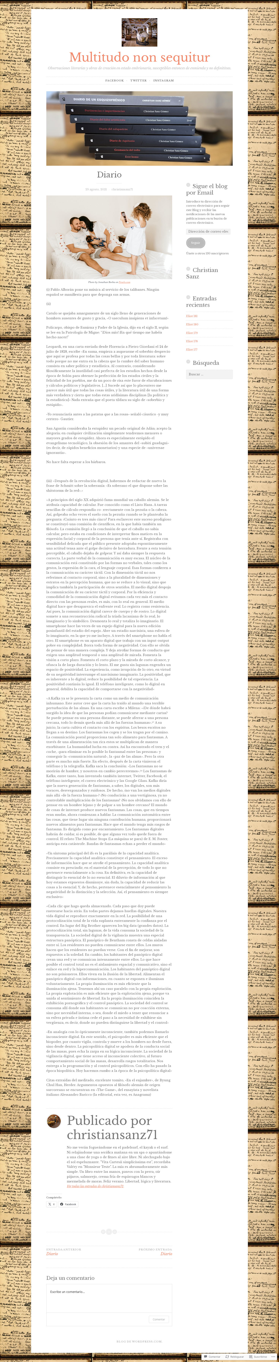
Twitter (138, 80)
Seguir (195, 243)
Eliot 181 (192, 316)
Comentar (159, 1319)
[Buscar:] (209, 374)
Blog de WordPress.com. (140, 1341)
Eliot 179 (192, 333)
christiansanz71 (122, 189)
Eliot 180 (192, 324)
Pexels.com (124, 282)
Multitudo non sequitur (139, 57)
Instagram (163, 80)
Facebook (114, 80)
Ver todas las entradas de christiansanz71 (95, 1186)
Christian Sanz (202, 273)
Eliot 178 (192, 341)
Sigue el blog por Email (207, 189)
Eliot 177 (191, 349)
